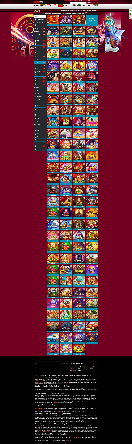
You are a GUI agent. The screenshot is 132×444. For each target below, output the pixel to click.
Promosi (36, 8)
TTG (38, 53)
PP (37, 28)
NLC (38, 43)
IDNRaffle (89, 5)
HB (38, 46)
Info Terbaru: (37, 10)
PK (37, 74)
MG (38, 40)
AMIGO (39, 71)
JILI (38, 65)
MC (38, 127)
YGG (38, 90)
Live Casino (48, 5)
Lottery (96, 5)
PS (37, 59)
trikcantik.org (68, 440)
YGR (38, 102)
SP (37, 121)
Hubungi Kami (77, 0)
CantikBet (37, 380)
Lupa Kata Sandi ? (68, 0)
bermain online (56, 402)
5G (37, 50)
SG (37, 62)
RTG (38, 136)
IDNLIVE (74, 5)
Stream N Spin (67, 5)
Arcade (79, 5)
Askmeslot (39, 96)
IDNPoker (55, 5)
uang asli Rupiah (58, 411)
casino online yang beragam (66, 383)
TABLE (84, 5)
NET (38, 118)
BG (38, 93)
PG (38, 37)
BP (37, 108)
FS (37, 68)
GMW (38, 124)
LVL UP (38, 81)
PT (37, 56)
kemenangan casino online (40, 408)
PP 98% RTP (40, 77)
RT (37, 115)
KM (38, 130)
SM (38, 31)
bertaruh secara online (39, 382)
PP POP (39, 34)
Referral (42, 8)
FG (37, 146)
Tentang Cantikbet (37, 358)
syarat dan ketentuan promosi (45, 431)
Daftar (95, 2)
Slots (60, 5)
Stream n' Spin (40, 22)
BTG (38, 133)
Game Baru (39, 149)
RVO (38, 112)
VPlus (38, 99)
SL (37, 105)
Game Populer (40, 19)
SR (37, 84)
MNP (38, 139)
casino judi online (82, 436)
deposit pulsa (72, 388)
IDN (38, 25)
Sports (42, 5)
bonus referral (76, 437)
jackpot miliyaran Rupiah (54, 407)
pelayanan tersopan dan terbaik (66, 415)
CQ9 (38, 87)
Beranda (36, 5)
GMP (38, 143)
